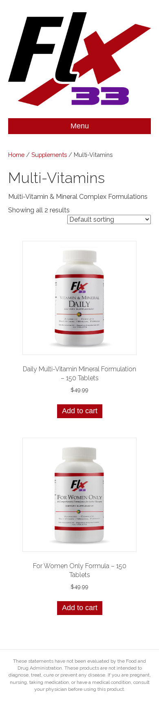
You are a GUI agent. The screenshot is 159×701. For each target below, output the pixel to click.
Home (16, 154)
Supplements (49, 154)
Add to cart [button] (79, 411)
